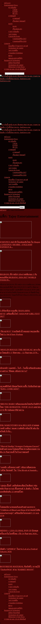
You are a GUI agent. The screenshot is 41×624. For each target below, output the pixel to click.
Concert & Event (14, 36)
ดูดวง (10, 55)
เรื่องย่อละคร (17, 29)
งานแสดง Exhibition (15, 53)
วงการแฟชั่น (13, 50)
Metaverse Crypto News (16, 67)
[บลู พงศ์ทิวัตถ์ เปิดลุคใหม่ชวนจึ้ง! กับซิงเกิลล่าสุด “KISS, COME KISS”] (5, 382)
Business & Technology (12, 60)
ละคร (10, 24)
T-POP (15, 10)
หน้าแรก (7, 3)
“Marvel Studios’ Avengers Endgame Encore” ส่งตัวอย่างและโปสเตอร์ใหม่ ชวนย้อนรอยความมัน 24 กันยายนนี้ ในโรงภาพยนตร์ (20, 449)
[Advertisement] (20, 102)
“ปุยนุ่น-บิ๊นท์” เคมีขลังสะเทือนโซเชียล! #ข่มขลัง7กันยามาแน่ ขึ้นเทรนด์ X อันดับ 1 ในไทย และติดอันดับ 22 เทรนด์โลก (19, 488)
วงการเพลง (12, 34)
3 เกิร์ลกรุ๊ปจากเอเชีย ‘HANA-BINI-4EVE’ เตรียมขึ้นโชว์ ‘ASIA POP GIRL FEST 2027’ (20, 313)
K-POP (15, 11)
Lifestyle (7, 43)
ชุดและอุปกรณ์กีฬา (15, 58)
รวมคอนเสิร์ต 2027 (19, 39)
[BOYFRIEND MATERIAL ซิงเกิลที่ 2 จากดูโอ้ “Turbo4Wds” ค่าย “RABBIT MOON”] (5, 562)
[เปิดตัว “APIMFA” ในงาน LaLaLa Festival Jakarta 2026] (5, 544)
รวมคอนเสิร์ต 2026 (19, 41)
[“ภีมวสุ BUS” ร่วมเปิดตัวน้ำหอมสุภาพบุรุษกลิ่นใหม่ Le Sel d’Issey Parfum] (5, 327)
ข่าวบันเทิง (12, 7)
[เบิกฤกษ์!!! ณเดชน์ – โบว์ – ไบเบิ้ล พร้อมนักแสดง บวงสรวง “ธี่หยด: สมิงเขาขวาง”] (5, 363)
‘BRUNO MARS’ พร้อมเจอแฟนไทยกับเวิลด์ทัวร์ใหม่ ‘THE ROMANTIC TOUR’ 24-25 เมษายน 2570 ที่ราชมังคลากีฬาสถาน (20, 407)
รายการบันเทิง (13, 31)
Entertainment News (11, 5)
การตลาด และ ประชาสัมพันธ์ (15, 69)
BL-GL (15, 13)
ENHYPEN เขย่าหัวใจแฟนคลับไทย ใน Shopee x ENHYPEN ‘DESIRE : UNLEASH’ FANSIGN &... (20, 244)
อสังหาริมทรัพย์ (14, 63)
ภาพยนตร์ (12, 16)
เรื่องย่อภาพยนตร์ (19, 21)
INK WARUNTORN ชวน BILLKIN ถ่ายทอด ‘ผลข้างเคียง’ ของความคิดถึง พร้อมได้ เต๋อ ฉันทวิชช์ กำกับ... (19, 428)
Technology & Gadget (15, 48)
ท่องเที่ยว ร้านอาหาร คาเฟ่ (18, 46)
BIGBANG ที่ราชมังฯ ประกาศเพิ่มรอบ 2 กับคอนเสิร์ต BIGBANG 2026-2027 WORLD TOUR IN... (18, 277)
